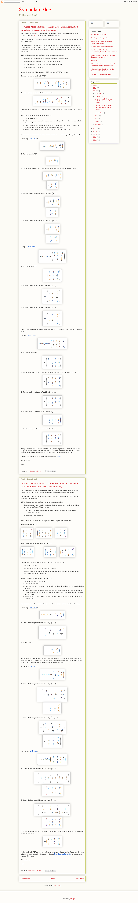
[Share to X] (51, 471)
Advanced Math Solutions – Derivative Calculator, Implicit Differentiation (104, 64)
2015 (95, 134)
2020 (95, 85)
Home (52, 879)
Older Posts (79, 879)
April (96, 119)
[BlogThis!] (49, 471)
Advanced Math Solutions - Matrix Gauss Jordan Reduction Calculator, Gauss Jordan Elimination (49, 28)
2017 (95, 128)
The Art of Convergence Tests (101, 74)
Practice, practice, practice (100, 38)
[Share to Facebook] (53, 471)
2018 (95, 91)
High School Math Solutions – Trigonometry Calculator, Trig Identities (104, 51)
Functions (94, 60)
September (99, 113)
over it (36, 35)
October (98, 96)
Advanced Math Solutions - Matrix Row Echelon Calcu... (103, 107)
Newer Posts (26, 879)
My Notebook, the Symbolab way (102, 46)
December (99, 93)
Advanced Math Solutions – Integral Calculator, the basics (103, 56)
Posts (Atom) (57, 885)
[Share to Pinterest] (55, 471)
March (97, 122)
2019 (95, 88)
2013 (95, 140)
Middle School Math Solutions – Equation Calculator (101, 42)
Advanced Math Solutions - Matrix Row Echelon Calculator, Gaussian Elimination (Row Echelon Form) (49, 485)
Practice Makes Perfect (99, 34)
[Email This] (46, 471)
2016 (95, 131)
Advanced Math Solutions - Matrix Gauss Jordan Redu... (103, 100)
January (98, 124)
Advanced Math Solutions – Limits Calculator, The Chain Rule (102, 70)
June (97, 116)
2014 (95, 137)
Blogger (72, 899)
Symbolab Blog (35, 9)
